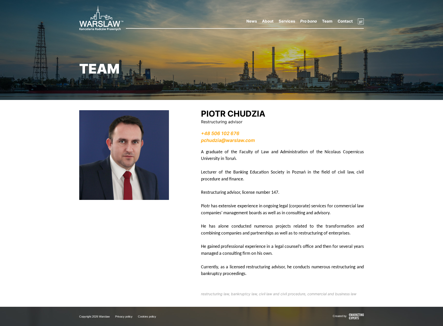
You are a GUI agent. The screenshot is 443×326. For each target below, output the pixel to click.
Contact (345, 21)
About (268, 21)
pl (361, 21)
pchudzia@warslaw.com (228, 140)
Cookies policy (147, 316)
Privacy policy (124, 316)
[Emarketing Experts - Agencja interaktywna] (355, 316)
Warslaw (104, 316)
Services (287, 21)
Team (327, 21)
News (251, 21)
